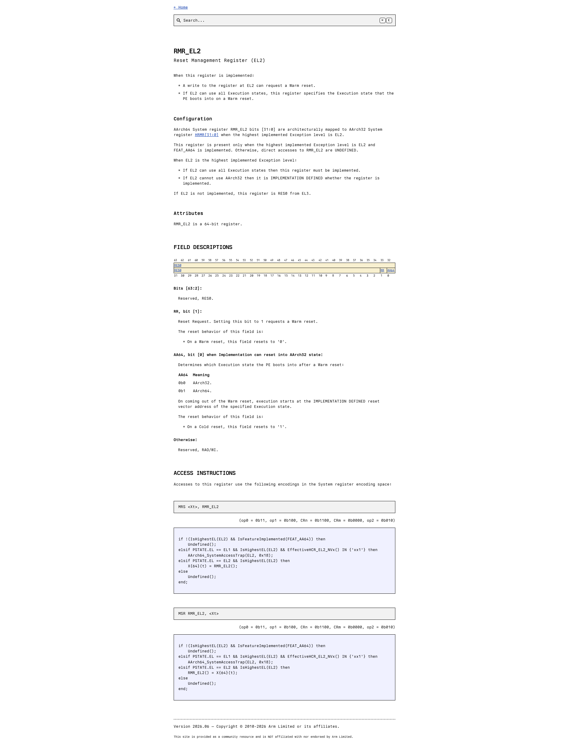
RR (382, 270)
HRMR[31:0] (207, 134)
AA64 (390, 270)
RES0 (177, 265)
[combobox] (285, 20)
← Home (181, 7)
